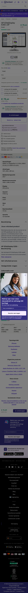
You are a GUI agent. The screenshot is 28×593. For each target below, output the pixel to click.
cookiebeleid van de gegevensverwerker (13, 303)
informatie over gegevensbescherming (13, 299)
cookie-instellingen (8, 296)
